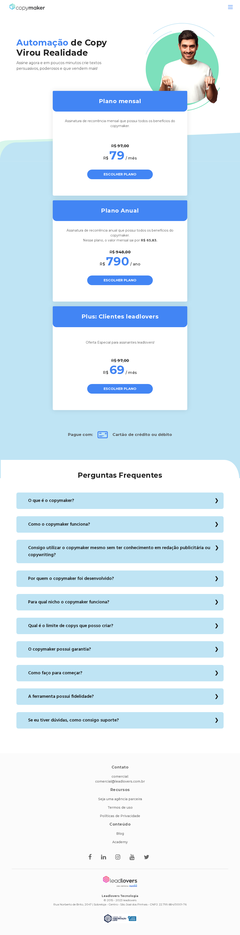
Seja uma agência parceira (120, 799)
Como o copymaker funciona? (59, 524)
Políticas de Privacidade (120, 816)
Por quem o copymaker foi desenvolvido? (71, 578)
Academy (120, 842)
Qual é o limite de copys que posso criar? (70, 626)
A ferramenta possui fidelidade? (61, 696)
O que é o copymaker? (51, 500)
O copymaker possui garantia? (59, 649)
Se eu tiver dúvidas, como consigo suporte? (73, 720)
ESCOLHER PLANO (120, 174)
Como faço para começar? (55, 673)
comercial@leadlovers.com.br (120, 781)
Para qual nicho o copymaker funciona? (68, 602)
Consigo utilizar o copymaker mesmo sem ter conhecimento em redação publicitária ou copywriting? (119, 551)
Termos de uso (120, 807)
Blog (120, 833)
